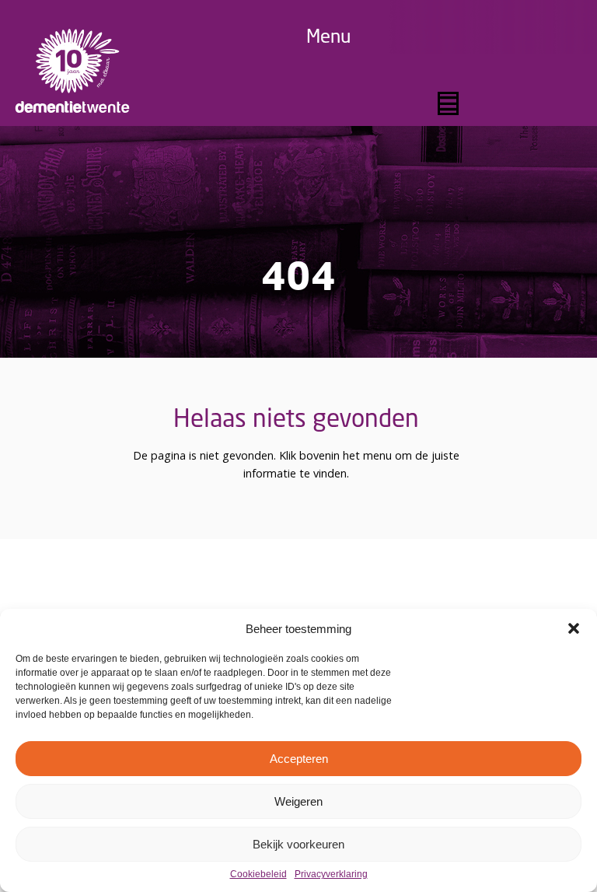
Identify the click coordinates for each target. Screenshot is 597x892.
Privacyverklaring (331, 874)
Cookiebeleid (258, 874)
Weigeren (298, 801)
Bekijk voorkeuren (298, 844)
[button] (573, 628)
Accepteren (299, 758)
